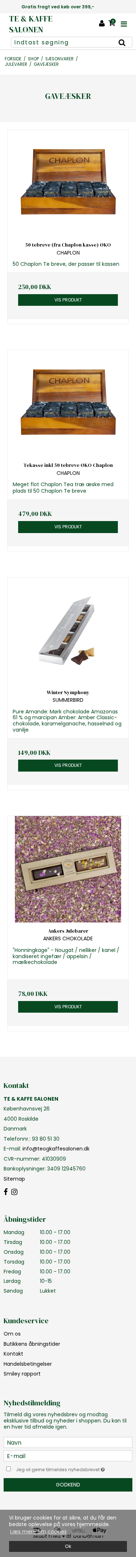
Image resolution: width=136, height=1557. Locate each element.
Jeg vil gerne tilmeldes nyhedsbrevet (64, 1468)
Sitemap (14, 1178)
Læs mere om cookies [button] (38, 1531)
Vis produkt (68, 300)
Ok (68, 1546)
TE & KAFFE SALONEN (31, 24)
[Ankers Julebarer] (68, 869)
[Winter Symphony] (68, 630)
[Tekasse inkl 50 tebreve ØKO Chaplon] (68, 403)
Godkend (68, 1484)
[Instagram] (14, 1192)
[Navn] (68, 1442)
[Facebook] (6, 1192)
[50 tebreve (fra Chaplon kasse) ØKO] (68, 183)
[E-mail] (68, 1455)
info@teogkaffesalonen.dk (56, 1148)
